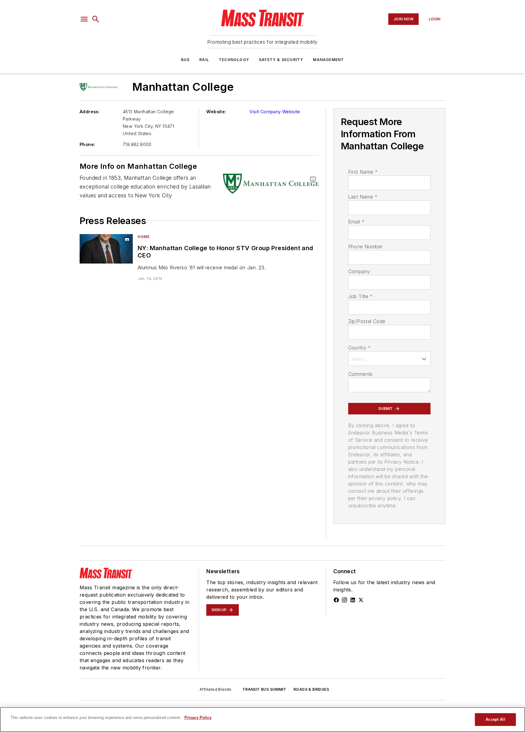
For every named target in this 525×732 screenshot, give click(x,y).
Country (359, 348)
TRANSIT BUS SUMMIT (264, 689)
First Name (363, 172)
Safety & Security (281, 59)
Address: (90, 111)
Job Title (360, 296)
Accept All (495, 719)
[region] (262, 719)
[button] (84, 19)
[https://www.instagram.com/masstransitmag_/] (344, 600)
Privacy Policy (197, 717)
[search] (95, 19)
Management (328, 59)
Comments (360, 374)
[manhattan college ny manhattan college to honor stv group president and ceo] (106, 249)
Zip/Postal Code (367, 321)
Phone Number (365, 246)
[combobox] (389, 358)
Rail (204, 59)
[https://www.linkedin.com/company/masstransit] (353, 600)
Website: (216, 111)
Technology (234, 59)
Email (356, 222)
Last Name (363, 197)
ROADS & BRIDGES (311, 689)
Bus (185, 59)
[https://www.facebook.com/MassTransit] (336, 600)
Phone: (87, 144)
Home (143, 236)
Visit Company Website (274, 111)
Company (359, 271)
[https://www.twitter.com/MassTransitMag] (361, 600)
